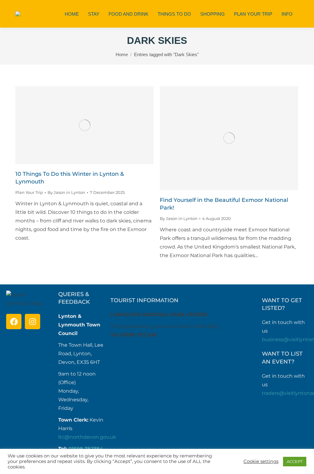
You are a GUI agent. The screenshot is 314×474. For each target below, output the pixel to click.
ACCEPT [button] (295, 461)
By (66, 192)
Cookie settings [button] (260, 461)
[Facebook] (13, 321)
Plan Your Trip (29, 192)
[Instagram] (32, 321)
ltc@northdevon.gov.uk (87, 437)
